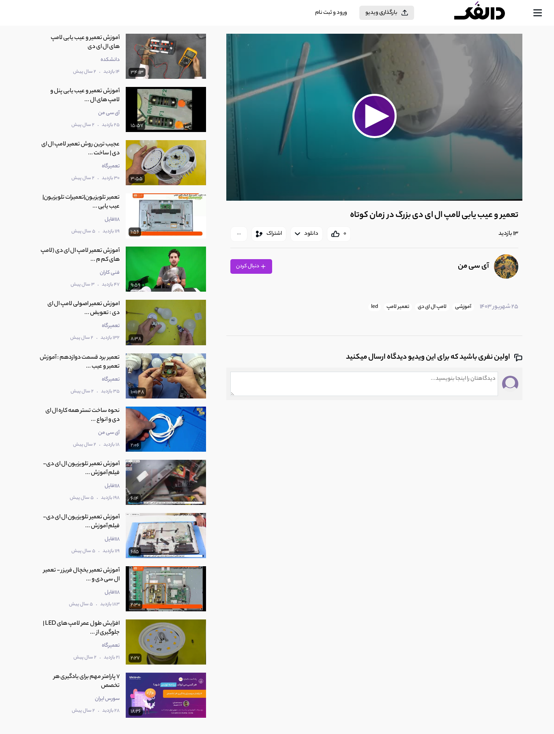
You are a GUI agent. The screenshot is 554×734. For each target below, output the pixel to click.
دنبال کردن (248, 266)
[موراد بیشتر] (238, 234)
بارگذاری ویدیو (381, 12)
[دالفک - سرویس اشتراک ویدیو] (486, 12)
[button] (374, 116)
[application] (374, 117)
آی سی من (473, 266)
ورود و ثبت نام (331, 12)
